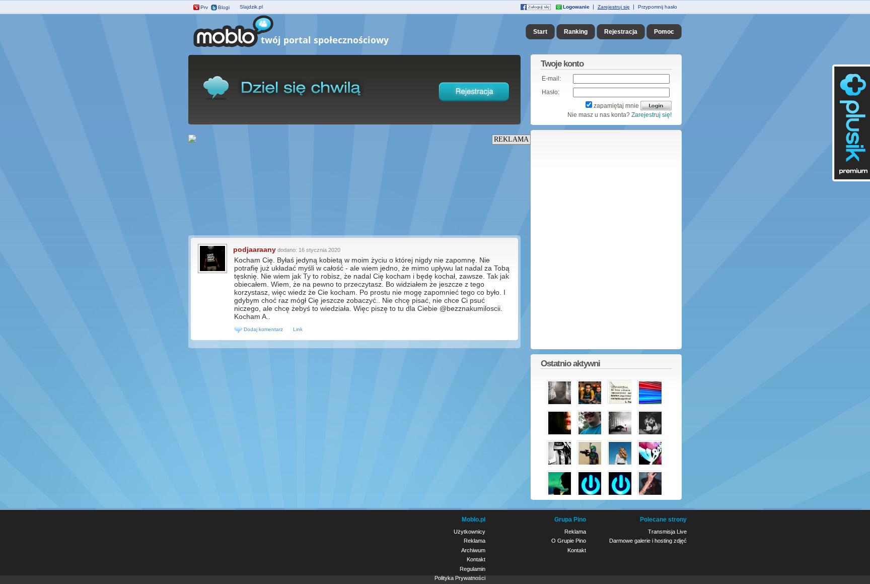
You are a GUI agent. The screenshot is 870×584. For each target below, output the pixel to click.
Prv (204, 7)
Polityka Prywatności (459, 578)
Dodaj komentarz (262, 329)
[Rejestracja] (474, 103)
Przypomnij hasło (657, 7)
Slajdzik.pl (251, 7)
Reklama (474, 541)
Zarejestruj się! (651, 115)
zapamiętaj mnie (616, 106)
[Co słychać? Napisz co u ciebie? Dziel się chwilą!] (305, 47)
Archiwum (473, 550)
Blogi (224, 7)
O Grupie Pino (568, 541)
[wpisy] (212, 272)
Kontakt (476, 559)
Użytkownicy (469, 532)
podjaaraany (254, 249)
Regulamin (472, 569)
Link (298, 329)
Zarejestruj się (614, 7)
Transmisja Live (667, 532)
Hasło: (550, 92)
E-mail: (551, 79)
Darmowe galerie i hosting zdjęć (648, 541)
